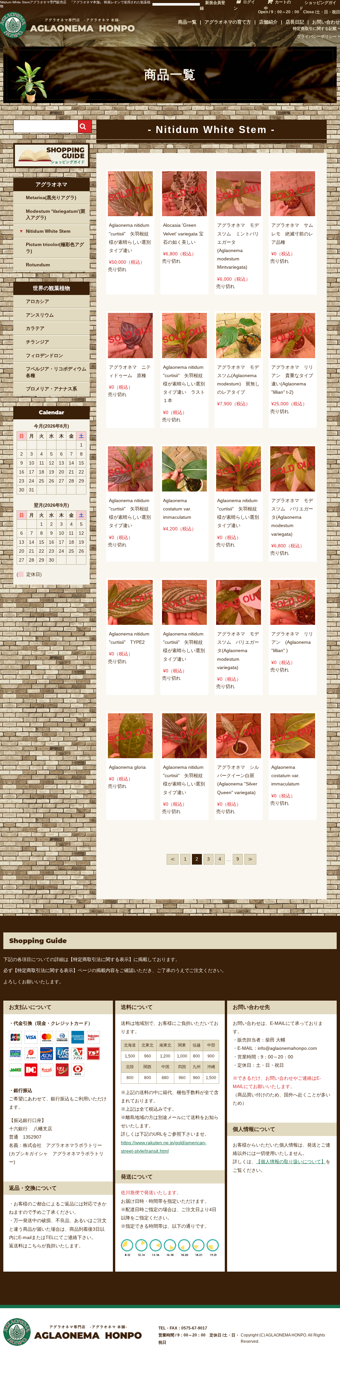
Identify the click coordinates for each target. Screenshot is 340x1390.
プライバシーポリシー (317, 36)
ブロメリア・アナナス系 (51, 388)
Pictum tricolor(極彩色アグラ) (55, 248)
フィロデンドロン (44, 355)
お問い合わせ (326, 22)
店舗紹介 (268, 22)
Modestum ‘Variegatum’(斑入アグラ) (55, 214)
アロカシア (37, 301)
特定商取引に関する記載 (315, 28)
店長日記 (295, 22)
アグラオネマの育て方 (228, 22)
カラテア (35, 328)
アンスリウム (40, 315)
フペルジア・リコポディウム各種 (56, 372)
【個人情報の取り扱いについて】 (291, 1161)
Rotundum (38, 264)
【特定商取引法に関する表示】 (100, 959)
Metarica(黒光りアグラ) (51, 197)
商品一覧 (187, 22)
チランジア (37, 342)
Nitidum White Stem (48, 231)
